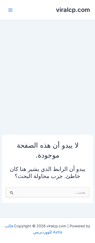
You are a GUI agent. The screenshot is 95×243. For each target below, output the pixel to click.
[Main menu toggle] (10, 10)
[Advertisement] (47, 70)
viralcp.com (73, 9)
